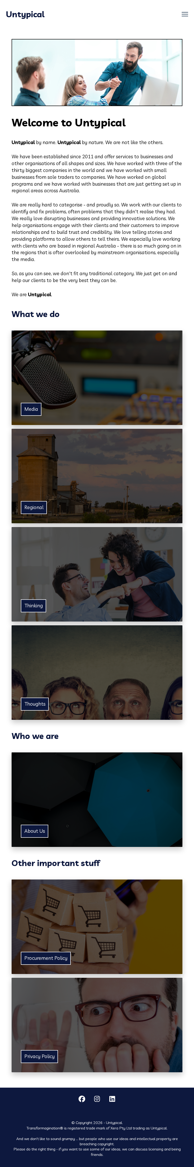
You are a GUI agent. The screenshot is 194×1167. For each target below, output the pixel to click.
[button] (185, 14)
